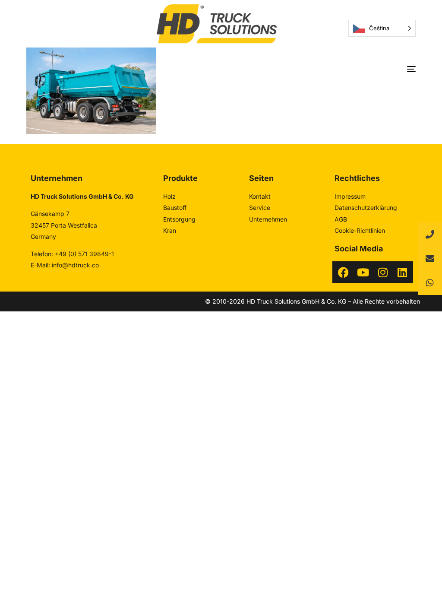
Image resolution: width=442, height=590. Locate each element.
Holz (169, 196)
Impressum (350, 196)
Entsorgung (179, 219)
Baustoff (174, 207)
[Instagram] (383, 272)
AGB (341, 219)
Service (259, 207)
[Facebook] (343, 272)
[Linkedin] (402, 272)
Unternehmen (268, 219)
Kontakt (260, 196)
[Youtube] (363, 272)
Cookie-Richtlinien (360, 230)
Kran (169, 230)
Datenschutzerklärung (366, 207)
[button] (430, 283)
